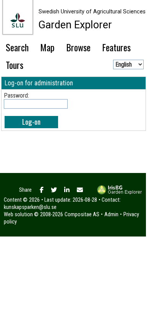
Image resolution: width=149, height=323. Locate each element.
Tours (14, 65)
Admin (111, 214)
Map (47, 47)
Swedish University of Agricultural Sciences (92, 11)
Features (116, 47)
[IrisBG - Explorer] (120, 193)
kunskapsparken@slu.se (30, 207)
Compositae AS (82, 214)
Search (17, 47)
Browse (78, 47)
